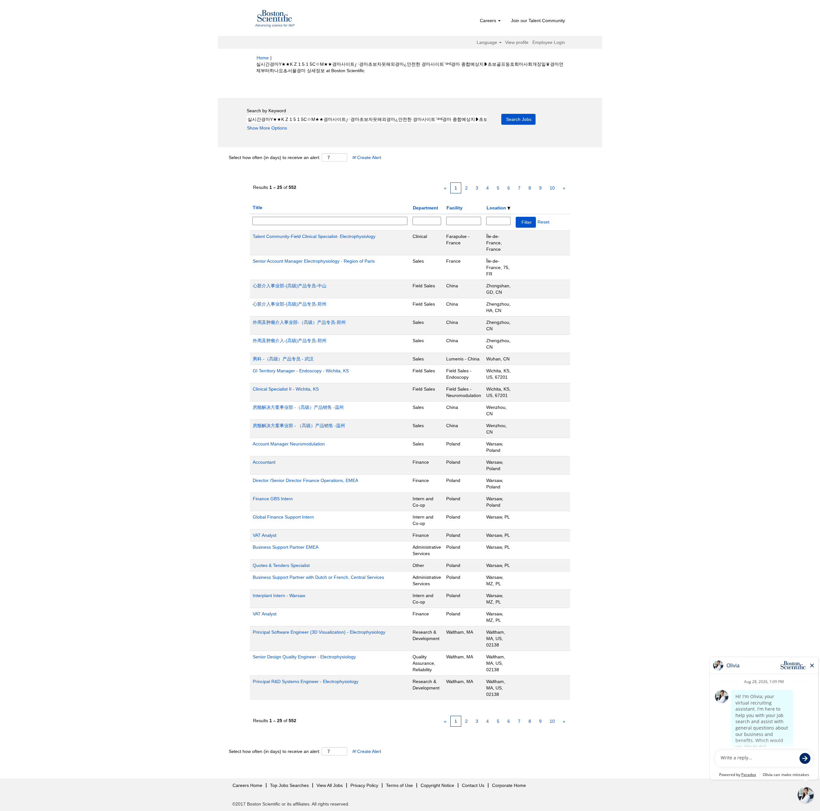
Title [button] (257, 207)
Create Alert (368, 157)
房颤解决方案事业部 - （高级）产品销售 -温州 (299, 425)
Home (263, 57)
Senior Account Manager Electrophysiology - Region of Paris (314, 261)
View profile (517, 42)
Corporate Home (509, 785)
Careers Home (247, 785)
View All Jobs (329, 785)
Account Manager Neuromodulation (289, 443)
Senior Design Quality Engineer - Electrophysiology (304, 656)
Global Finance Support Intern (283, 517)
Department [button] (425, 207)
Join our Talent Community (538, 20)
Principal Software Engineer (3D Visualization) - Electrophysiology (319, 632)
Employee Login (548, 42)
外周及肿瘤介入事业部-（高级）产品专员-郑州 (299, 322)
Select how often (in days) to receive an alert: (274, 157)
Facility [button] (455, 207)
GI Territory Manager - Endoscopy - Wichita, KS (301, 370)
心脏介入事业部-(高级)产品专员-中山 (289, 285)
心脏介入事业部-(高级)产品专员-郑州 (289, 304)
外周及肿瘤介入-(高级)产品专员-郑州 (289, 340)
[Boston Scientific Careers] (275, 20)
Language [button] (487, 42)
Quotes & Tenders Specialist (281, 565)
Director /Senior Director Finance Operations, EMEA (305, 480)
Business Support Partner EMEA (285, 547)
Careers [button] (488, 20)
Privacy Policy (364, 785)
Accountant (264, 462)
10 (552, 187)
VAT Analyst (264, 535)
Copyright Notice (437, 785)
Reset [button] (543, 221)
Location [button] (497, 207)
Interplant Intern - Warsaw (279, 595)
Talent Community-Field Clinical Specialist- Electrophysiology (314, 236)
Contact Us (473, 785)
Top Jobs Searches (289, 785)
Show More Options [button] (267, 128)
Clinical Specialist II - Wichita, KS (286, 389)
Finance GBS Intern (273, 498)
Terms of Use (399, 785)
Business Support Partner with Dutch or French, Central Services (318, 577)
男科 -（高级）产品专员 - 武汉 (283, 358)
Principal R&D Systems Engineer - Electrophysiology (305, 681)
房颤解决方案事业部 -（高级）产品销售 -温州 (298, 407)
